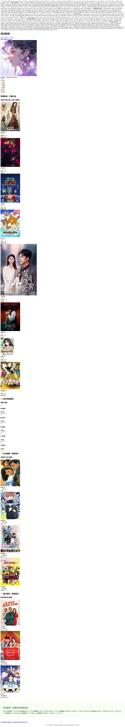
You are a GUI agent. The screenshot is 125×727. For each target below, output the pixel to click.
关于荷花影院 (4, 722)
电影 (2, 39)
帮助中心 (10, 722)
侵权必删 (20, 722)
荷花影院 (3, 77)
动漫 (11, 39)
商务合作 (15, 722)
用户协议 (25, 722)
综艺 (8, 39)
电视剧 (5, 39)
